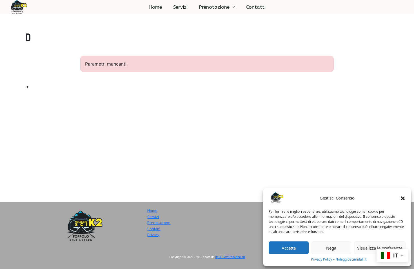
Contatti (256, 7)
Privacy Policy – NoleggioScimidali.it (338, 259)
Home (155, 7)
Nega (331, 248)
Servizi (180, 7)
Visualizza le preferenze (379, 248)
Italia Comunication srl (230, 257)
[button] (403, 198)
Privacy (153, 234)
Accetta (289, 248)
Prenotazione (214, 7)
